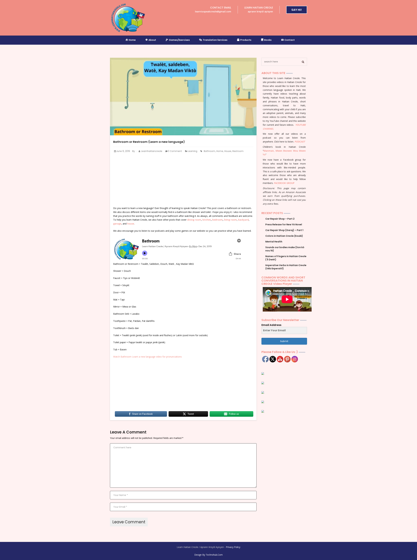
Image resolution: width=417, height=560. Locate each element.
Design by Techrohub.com (208, 554)
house (227, 151)
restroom (238, 151)
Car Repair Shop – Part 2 (280, 218)
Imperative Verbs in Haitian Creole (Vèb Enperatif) (285, 267)
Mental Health (273, 241)
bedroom (217, 219)
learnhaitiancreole (151, 151)
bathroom (209, 151)
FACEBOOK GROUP (284, 183)
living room (230, 219)
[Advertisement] (183, 179)
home (219, 151)
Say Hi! (296, 10)
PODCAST (300, 141)
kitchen (206, 219)
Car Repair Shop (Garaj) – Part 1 (284, 230)
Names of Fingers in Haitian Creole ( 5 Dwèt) (285, 258)
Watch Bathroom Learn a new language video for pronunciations (147, 356)
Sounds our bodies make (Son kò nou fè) (284, 249)
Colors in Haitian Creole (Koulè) (284, 236)
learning (192, 151)
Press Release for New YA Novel (283, 224)
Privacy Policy (233, 547)
